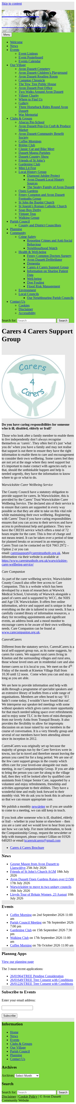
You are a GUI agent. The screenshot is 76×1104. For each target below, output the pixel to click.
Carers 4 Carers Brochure (27, 847)
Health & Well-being (32, 252)
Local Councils (29, 294)
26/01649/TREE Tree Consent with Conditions (41, 980)
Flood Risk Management (43, 286)
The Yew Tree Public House (37, 84)
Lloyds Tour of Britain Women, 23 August (38, 894)
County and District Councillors (40, 225)
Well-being (34, 278)
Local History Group (32, 172)
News (14, 46)
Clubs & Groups (21, 118)
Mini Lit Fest (27, 168)
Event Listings (28, 53)
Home (14, 1032)
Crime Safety (27, 236)
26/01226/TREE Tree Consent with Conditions (41, 984)
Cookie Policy (27, 1096)
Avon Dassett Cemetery (34, 69)
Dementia (33, 263)
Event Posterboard (31, 57)
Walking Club (19, 938)
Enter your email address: (18, 1000)
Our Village (18, 65)
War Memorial (28, 114)
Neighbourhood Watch (42, 248)
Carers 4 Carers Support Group (48, 267)
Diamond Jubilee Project (43, 175)
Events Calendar (30, 61)
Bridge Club (27, 145)
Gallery (23, 103)
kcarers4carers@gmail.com (42, 840)
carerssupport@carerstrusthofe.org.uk (35, 553)
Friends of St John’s (32, 160)
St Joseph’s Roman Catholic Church (43, 206)
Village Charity (29, 95)
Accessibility (27, 313)
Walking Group (29, 217)
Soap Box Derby (30, 210)
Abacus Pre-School (31, 122)
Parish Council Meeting (26, 922)
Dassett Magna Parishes (34, 153)
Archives (8, 1075)
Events (14, 50)
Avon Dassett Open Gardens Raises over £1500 (42, 879)
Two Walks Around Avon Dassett (41, 91)
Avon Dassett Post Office (35, 88)
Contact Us (17, 301)
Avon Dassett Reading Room (38, 76)
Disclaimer (26, 309)
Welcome (16, 42)
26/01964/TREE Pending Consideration (37, 976)
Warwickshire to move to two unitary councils (40, 887)
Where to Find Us (30, 99)
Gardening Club (29, 164)
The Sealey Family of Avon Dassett (50, 187)
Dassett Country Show (34, 156)
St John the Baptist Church (36, 202)
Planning (16, 229)
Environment (27, 290)
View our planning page (18, 961)
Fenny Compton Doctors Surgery (49, 256)
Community (18, 233)
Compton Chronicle (32, 80)
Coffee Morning (21, 915)
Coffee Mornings (30, 141)
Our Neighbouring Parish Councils (50, 298)
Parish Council (20, 221)
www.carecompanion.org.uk (21, 632)
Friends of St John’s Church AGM (33, 871)
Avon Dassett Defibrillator (44, 259)
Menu (6, 34)
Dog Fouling (35, 282)
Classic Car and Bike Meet (36, 149)
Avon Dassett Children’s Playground (43, 72)
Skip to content (12, 3)
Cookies (24, 305)
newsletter (38, 806)
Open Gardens (28, 191)
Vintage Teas (27, 214)
